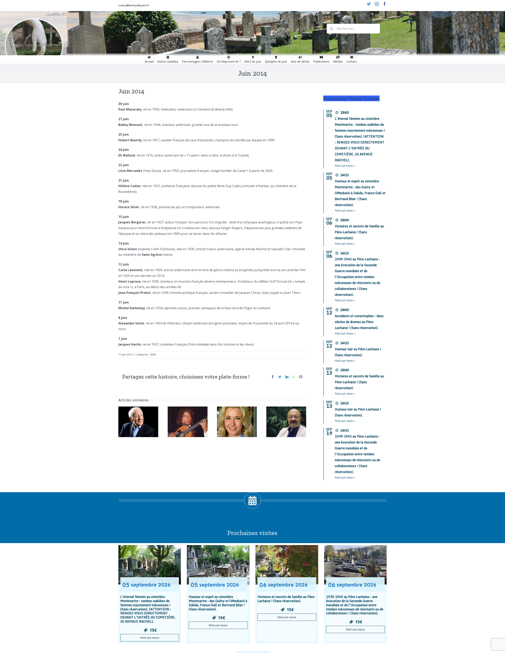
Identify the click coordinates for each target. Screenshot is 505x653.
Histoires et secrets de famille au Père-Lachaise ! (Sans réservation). (359, 232)
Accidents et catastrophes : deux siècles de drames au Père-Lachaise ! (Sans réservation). (359, 321)
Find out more (149, 638)
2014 (153, 354)
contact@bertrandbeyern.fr (133, 5)
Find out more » (345, 166)
